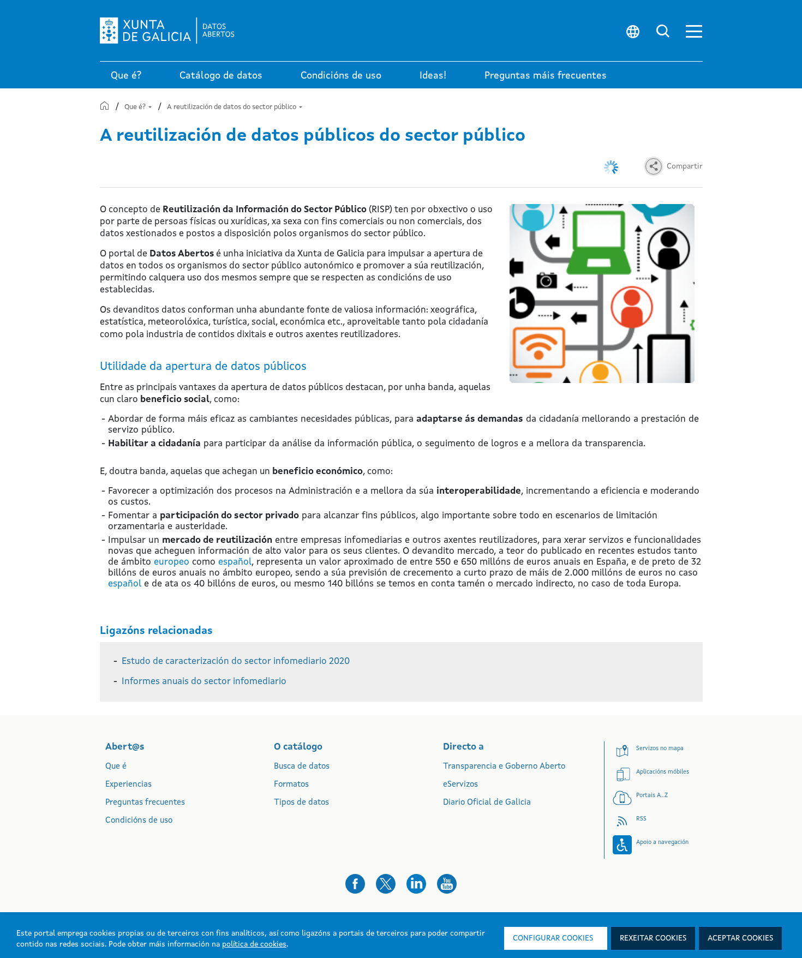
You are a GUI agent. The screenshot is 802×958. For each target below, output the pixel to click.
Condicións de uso (138, 821)
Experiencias (128, 785)
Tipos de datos (301, 803)
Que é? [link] (126, 76)
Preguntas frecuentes (145, 803)
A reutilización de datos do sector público (232, 107)
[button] (694, 31)
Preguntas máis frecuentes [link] (545, 76)
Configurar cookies (553, 938)
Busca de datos (302, 767)
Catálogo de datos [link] (220, 76)
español (235, 562)
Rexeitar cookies (653, 938)
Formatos (291, 785)
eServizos (460, 785)
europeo (171, 562)
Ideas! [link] (433, 76)
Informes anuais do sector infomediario (204, 681)
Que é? (135, 107)
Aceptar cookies (740, 938)
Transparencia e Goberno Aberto (504, 767)
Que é (116, 767)
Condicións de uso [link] (341, 76)
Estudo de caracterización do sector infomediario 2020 (236, 661)
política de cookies (254, 944)
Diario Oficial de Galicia (487, 803)
